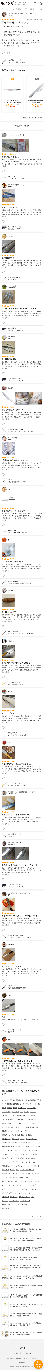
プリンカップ (16, 1174)
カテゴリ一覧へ (37, 1216)
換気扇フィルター (7, 1131)
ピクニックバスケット (27, 1170)
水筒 (17, 1170)
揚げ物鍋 (16, 1104)
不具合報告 (22, 1362)
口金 (3, 1177)
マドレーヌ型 (26, 1174)
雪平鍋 (4, 1108)
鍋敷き (30, 1135)
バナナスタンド (7, 1150)
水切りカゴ (18, 1131)
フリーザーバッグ (17, 1162)
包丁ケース (18, 1154)
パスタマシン (28, 1166)
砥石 (21, 1112)
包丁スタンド (27, 1154)
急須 (32, 1197)
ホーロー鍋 (36, 1104)
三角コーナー (19, 1127)
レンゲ (17, 1204)
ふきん (9, 1123)
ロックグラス (19, 1193)
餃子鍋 (22, 1104)
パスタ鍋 (28, 1104)
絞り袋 (15, 1177)
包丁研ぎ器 (15, 1112)
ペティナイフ (6, 1112)
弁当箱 (12, 1170)
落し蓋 (33, 1119)
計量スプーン (27, 1181)
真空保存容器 (6, 1166)
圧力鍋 (12, 1100)
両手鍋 (4, 1104)
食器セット (5, 1208)
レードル (19, 1115)
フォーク (5, 1185)
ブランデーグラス (7, 1193)
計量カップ (18, 1181)
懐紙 (37, 1127)
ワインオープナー (7, 1154)
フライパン (5, 1100)
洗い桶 (14, 1135)
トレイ (13, 1185)
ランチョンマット (7, 1127)
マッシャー (5, 1119)
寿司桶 (35, 1154)
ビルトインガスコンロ (27, 1158)
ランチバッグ (6, 1174)
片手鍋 (39, 1100)
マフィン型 (35, 1174)
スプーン (36, 1181)
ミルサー (27, 1119)
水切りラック (6, 1135)
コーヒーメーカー (31, 1139)
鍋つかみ (24, 1135)
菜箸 (21, 1204)
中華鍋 (15, 1108)
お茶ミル (29, 1143)
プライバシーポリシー (30, 1358)
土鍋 (25, 1100)
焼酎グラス (5, 1197)
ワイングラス (28, 1193)
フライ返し (5, 1115)
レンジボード (33, 1150)
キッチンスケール (24, 1177)
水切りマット (27, 1131)
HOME (22, 1348)
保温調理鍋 (32, 1100)
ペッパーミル (17, 1150)
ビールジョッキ (34, 1189)
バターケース (6, 1162)
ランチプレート (25, 1201)
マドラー (5, 1201)
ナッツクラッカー (17, 1166)
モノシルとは (27, 1353)
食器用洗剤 (15, 1139)
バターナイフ (31, 1108)
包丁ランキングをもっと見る (32, 118)
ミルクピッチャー (24, 1197)
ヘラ (24, 1115)
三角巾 (26, 1127)
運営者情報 (10, 1358)
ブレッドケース (29, 1162)
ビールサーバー (7, 1146)
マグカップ (5, 1189)
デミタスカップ (30, 1185)
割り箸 (32, 1127)
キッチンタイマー (7, 1181)
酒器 (25, 1204)
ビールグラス (23, 1189)
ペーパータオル (18, 1123)
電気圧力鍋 (19, 1100)
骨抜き (4, 1123)
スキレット (22, 1108)
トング (12, 1115)
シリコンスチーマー (16, 1119)
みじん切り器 (31, 1115)
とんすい (31, 1204)
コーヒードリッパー (18, 1143)
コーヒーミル (6, 1143)
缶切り (17, 1158)
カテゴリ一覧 (17, 1353)
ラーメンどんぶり (7, 1204)
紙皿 (18, 1135)
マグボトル (13, 1189)
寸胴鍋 (9, 1108)
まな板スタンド (35, 1146)
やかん (22, 1139)
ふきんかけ (25, 1146)
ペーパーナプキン (30, 1123)
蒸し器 (36, 1166)
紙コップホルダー (7, 1158)
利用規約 (18, 1358)
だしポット (16, 1146)
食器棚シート (6, 1139)
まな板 (26, 1112)
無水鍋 (9, 1104)
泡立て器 (9, 1177)
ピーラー (33, 1112)
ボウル (25, 1150)
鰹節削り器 (5, 1170)
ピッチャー (13, 1197)
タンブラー (20, 1185)
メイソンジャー (14, 1201)
